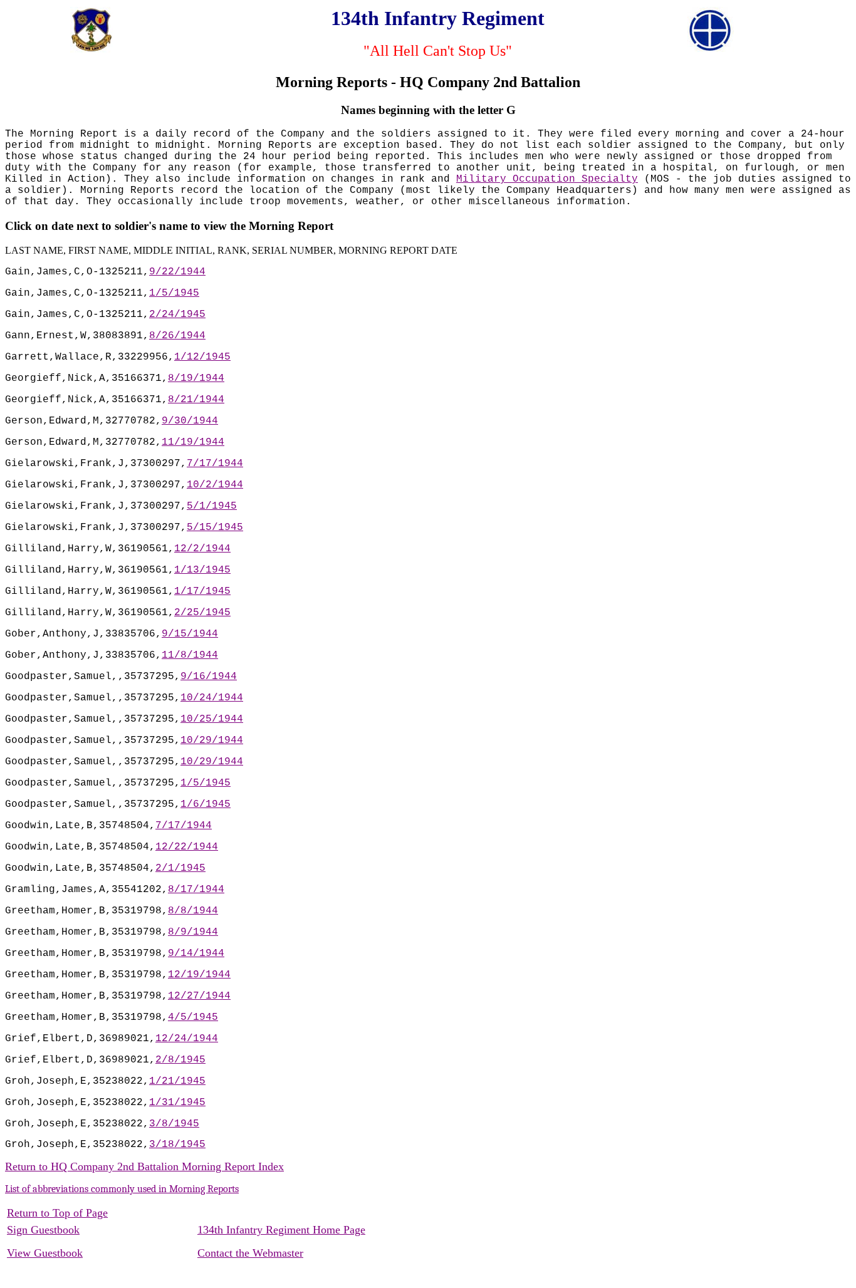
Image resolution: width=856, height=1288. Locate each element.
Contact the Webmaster (250, 1253)
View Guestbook (45, 1253)
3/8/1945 (174, 1124)
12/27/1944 (199, 996)
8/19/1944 (196, 378)
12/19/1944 (199, 974)
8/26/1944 (177, 335)
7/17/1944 (215, 463)
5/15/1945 (215, 527)
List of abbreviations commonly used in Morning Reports (122, 1189)
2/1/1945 (180, 868)
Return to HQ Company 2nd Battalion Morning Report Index (144, 1166)
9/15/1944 (190, 634)
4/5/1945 (193, 1017)
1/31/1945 (177, 1102)
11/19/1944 (193, 442)
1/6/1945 (205, 804)
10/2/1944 (215, 485)
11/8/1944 (190, 655)
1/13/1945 (202, 570)
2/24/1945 (177, 314)
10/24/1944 (211, 698)
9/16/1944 (208, 676)
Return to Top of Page (57, 1213)
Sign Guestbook (43, 1229)
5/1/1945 (212, 506)
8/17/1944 (196, 889)
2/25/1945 (202, 612)
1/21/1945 (177, 1081)
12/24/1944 (186, 1038)
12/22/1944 (186, 847)
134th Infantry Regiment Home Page (281, 1229)
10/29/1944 (211, 740)
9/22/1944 (177, 272)
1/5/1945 (174, 293)
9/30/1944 (190, 421)
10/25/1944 (211, 719)
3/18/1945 (177, 1144)
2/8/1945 (180, 1060)
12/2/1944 (202, 548)
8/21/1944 (196, 399)
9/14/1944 (196, 953)
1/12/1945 (202, 357)
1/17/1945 (202, 591)
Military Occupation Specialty (547, 179)
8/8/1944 (193, 911)
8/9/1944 (193, 932)
